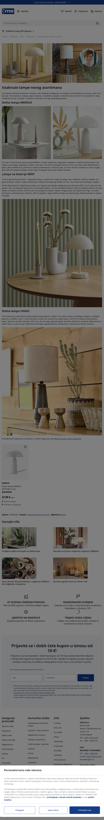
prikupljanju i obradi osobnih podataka (64, 797)
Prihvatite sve (84, 810)
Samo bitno (53, 810)
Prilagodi (19, 810)
